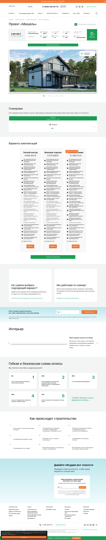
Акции (10, 515)
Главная (11, 19)
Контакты (87, 13)
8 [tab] (62, 96)
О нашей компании (88, 509)
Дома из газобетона (15, 511)
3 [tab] (49, 96)
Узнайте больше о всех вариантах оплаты (82, 399)
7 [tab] (59, 96)
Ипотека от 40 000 (16, 36)
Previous (9, 73)
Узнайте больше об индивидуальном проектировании (26, 298)
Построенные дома (26, 13)
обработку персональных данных (38, 533)
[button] (52, 128)
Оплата (67, 509)
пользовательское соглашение (17, 533)
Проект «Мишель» (44, 19)
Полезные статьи (51, 509)
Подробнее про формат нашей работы (68, 298)
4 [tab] (51, 96)
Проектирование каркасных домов (32, 512)
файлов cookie (18, 534)
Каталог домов (20, 19)
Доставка (67, 518)
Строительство (31, 509)
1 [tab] (43, 96)
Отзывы (85, 513)
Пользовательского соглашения (30, 317)
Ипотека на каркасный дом (71, 512)
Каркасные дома (31, 19)
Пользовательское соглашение (89, 529)
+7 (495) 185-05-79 (50, 7)
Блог (76, 13)
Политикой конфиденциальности (84, 317)
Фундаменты (31, 518)
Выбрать (92, 37)
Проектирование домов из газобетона (34, 515)
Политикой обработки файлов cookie (72, 494)
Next (97, 73)
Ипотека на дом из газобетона (70, 515)
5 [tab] (54, 96)
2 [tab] (46, 96)
